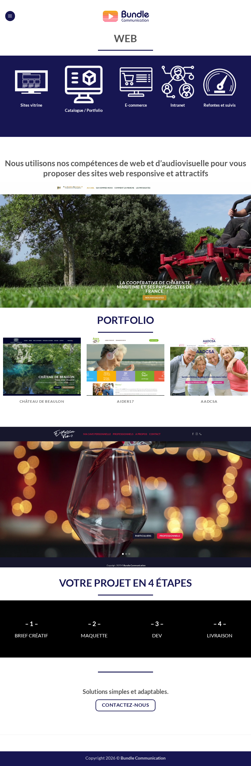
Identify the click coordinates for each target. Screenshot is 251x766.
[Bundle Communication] (125, 15)
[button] (10, 16)
